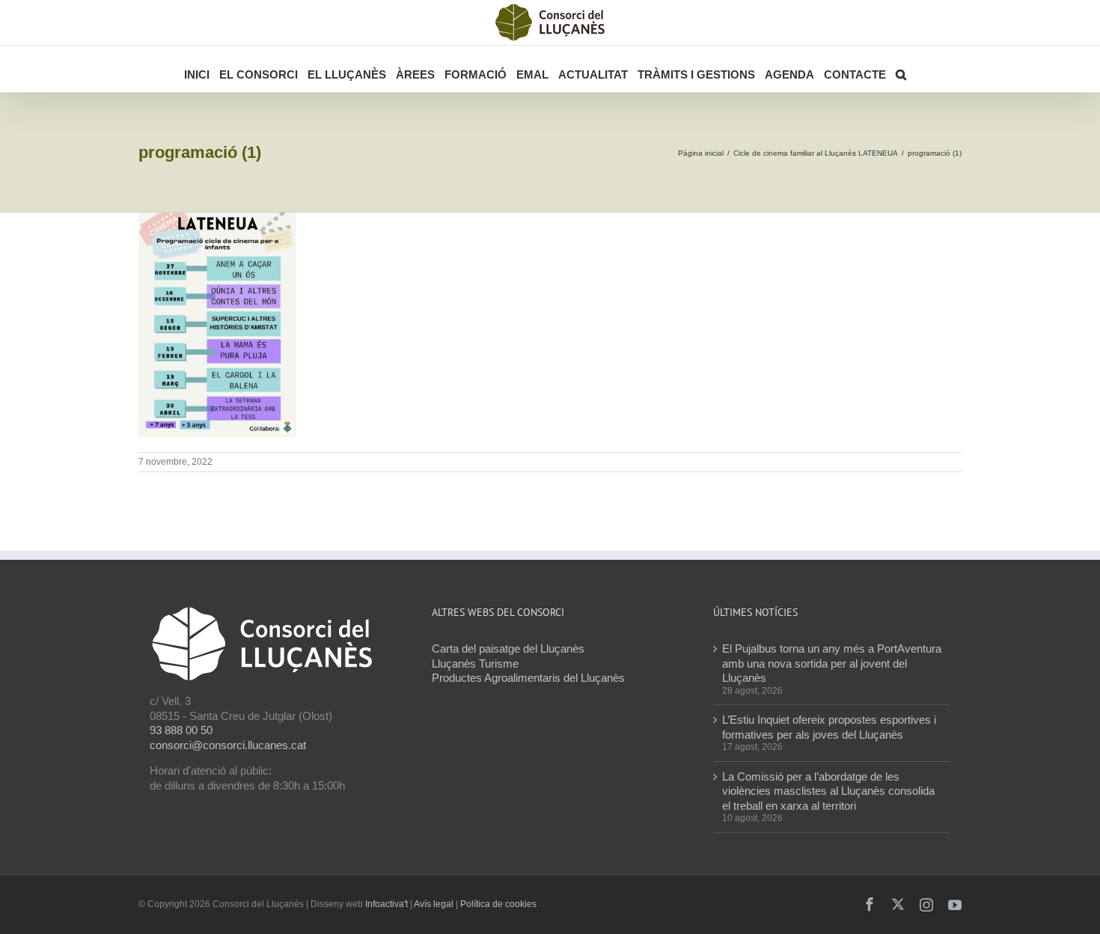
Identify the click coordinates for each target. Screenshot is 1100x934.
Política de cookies (498, 904)
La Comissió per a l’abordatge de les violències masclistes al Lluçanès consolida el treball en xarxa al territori (828, 791)
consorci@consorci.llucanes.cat (228, 745)
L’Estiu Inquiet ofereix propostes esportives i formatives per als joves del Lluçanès (829, 727)
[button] (901, 69)
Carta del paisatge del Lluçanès (508, 648)
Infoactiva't (386, 904)
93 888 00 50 (181, 730)
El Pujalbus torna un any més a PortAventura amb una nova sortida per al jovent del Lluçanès (831, 663)
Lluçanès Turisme (475, 663)
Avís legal (433, 904)
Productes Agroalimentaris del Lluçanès (528, 677)
